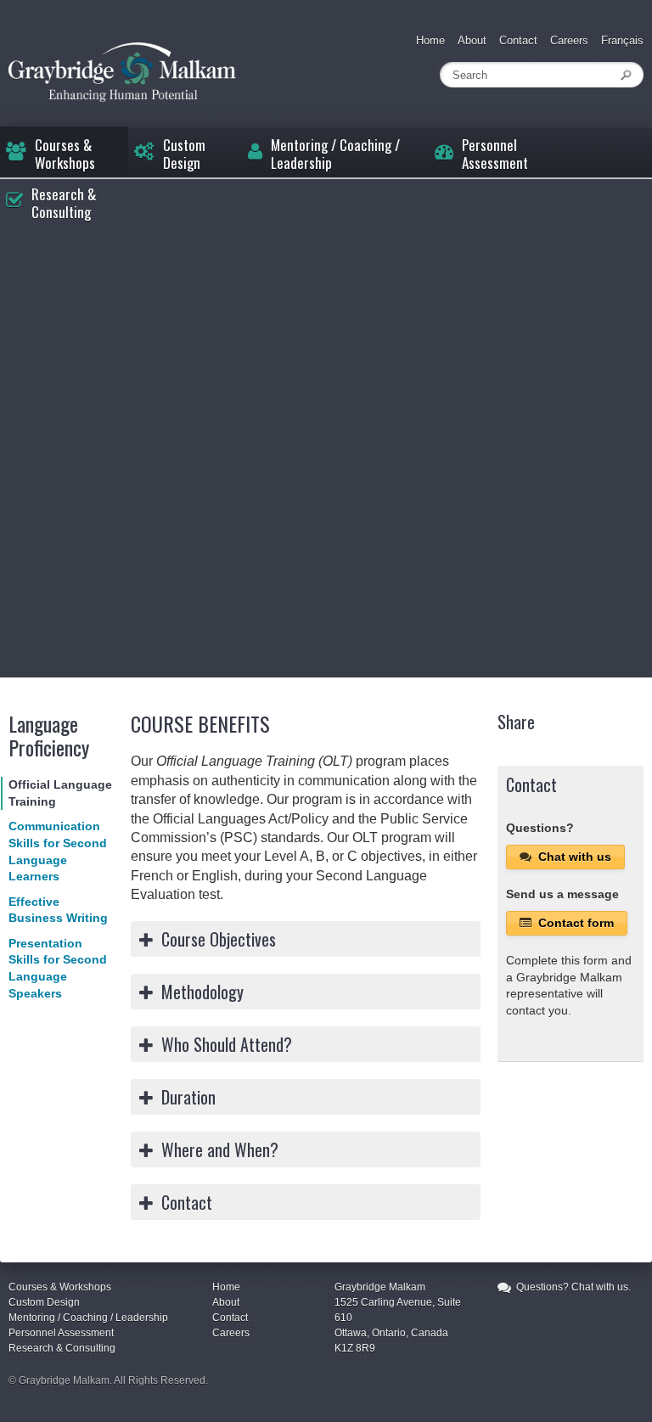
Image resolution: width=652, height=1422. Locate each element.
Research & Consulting (63, 202)
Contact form (574, 923)
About (472, 40)
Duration (188, 1097)
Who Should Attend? (226, 1044)
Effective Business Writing (58, 910)
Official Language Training (60, 793)
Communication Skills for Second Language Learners (57, 851)
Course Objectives (218, 939)
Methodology (202, 992)
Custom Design (184, 153)
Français (622, 40)
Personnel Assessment (495, 153)
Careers (569, 40)
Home (430, 40)
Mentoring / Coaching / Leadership (335, 153)
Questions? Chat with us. (572, 1287)
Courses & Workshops (65, 153)
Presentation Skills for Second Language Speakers (57, 968)
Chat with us (573, 856)
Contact (518, 40)
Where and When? (219, 1149)
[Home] (122, 72)
